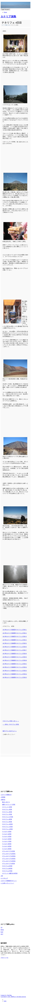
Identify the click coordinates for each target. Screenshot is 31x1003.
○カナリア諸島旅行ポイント (9, 880)
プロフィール (4, 957)
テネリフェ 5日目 (7, 814)
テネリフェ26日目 (7, 868)
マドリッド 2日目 (7, 807)
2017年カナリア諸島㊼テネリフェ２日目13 (15, 670)
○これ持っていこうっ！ (7, 883)
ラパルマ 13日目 (6, 831)
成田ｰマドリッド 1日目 (8, 804)
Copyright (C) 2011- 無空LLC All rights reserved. (13, 996)
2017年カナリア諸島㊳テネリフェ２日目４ (15, 640)
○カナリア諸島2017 (6, 794)
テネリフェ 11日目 (7, 826)
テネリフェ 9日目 (7, 821)
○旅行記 (3, 799)
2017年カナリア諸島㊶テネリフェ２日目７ (15, 650)
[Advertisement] (15, 156)
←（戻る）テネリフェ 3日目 (11, 724)
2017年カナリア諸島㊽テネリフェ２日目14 (15, 674)
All (1, 927)
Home (5, 12)
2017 (2, 934)
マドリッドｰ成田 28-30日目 (9, 873)
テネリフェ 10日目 (7, 824)
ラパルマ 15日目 (6, 836)
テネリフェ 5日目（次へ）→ (11, 721)
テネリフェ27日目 (7, 871)
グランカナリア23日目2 (8, 861)
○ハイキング (4, 878)
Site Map (9, 995)
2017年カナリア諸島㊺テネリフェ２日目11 (15, 663)
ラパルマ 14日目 (6, 834)
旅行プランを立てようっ (10, 731)
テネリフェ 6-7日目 (7, 816)
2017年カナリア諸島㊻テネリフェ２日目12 (15, 667)
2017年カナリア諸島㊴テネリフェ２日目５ (15, 643)
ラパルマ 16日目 (6, 839)
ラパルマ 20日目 (6, 848)
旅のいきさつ (6, 802)
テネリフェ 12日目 (7, 829)
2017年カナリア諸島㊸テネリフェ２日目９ (15, 657)
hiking (2, 929)
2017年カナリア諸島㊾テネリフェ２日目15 (15, 677)
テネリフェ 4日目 (7, 812)
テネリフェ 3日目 (7, 809)
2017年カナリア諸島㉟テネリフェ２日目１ (15, 629)
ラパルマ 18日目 (6, 844)
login (5, 1001)
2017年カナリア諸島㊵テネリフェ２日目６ (15, 646)
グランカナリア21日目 (8, 851)
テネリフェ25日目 (7, 866)
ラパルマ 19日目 (6, 846)
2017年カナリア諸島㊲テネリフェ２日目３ (15, 636)
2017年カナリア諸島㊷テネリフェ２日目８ (15, 653)
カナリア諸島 (4, 25)
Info (9, 25)
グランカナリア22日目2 (8, 856)
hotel (2, 932)
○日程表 (3, 797)
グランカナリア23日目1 (8, 858)
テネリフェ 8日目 (7, 819)
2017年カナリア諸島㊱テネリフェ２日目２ (15, 633)
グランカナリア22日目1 (8, 853)
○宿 (2, 875)
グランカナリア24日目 (8, 863)
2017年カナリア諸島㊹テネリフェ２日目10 (15, 660)
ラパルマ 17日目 (6, 841)
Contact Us (3, 995)
